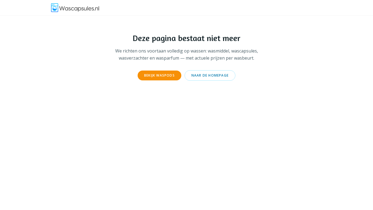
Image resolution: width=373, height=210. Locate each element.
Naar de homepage (210, 75)
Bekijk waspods (159, 75)
